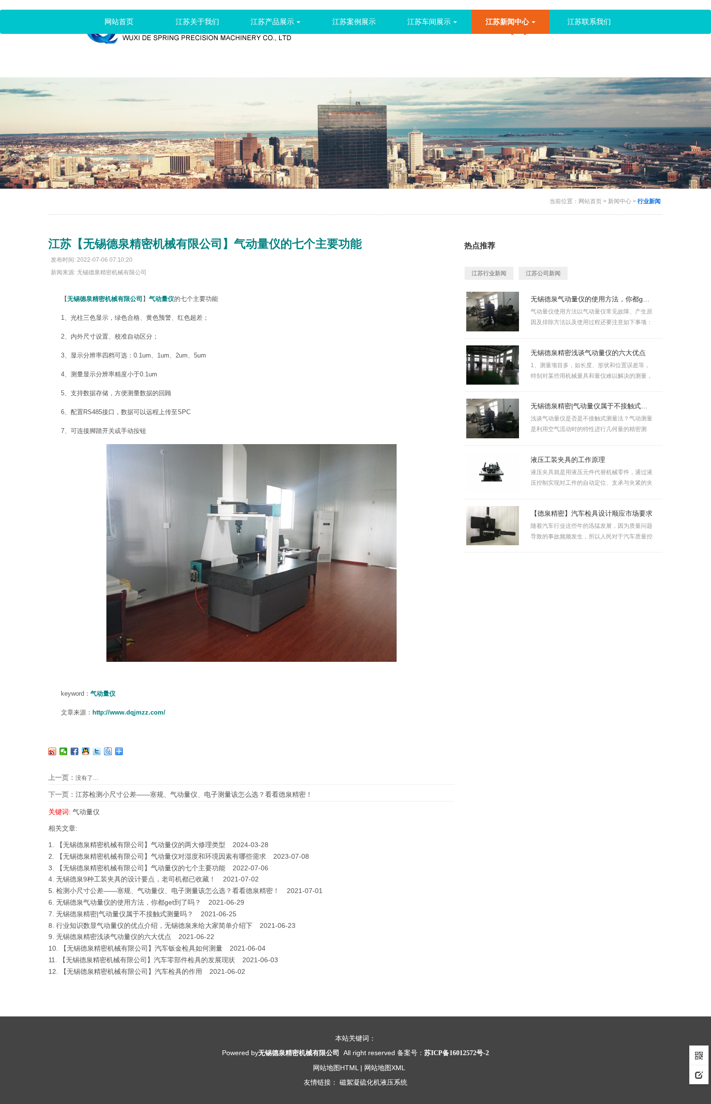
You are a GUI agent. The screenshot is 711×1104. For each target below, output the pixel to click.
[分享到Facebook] (75, 751)
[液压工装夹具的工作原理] (492, 471)
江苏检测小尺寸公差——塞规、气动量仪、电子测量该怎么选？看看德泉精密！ (193, 794)
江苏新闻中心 (507, 21)
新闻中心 (619, 201)
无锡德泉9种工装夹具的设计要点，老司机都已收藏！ (136, 879)
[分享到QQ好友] (86, 751)
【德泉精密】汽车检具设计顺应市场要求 (591, 513)
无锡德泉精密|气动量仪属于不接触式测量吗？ (124, 914)
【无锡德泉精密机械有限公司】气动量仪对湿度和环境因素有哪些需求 (161, 856)
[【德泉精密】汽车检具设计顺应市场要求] (492, 525)
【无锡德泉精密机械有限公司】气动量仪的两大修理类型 (140, 845)
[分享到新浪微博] (52, 751)
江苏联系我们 (589, 21)
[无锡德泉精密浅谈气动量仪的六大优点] (492, 364)
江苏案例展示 (354, 21)
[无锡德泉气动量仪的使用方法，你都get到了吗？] (492, 311)
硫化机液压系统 (383, 1082)
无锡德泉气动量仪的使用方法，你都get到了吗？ (128, 902)
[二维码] (699, 1055)
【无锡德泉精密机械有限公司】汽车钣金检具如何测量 (141, 948)
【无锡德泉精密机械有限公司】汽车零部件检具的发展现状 (147, 960)
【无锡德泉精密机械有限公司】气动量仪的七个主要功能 (140, 868)
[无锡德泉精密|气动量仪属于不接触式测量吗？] (492, 418)
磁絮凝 (350, 1082)
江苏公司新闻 (543, 273)
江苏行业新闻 (489, 273)
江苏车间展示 (429, 21)
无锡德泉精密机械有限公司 (105, 298)
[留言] (699, 1074)
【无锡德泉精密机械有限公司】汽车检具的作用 (131, 971)
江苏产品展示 (272, 21)
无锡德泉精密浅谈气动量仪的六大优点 (113, 936)
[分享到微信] (63, 751)
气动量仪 (86, 812)
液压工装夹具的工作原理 (568, 459)
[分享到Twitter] (97, 751)
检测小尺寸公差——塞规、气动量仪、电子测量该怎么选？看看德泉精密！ (168, 891)
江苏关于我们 (197, 21)
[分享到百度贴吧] (108, 751)
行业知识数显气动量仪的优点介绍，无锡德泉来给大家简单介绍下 (154, 925)
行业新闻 (649, 201)
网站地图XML (384, 1068)
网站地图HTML (335, 1068)
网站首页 (118, 21)
